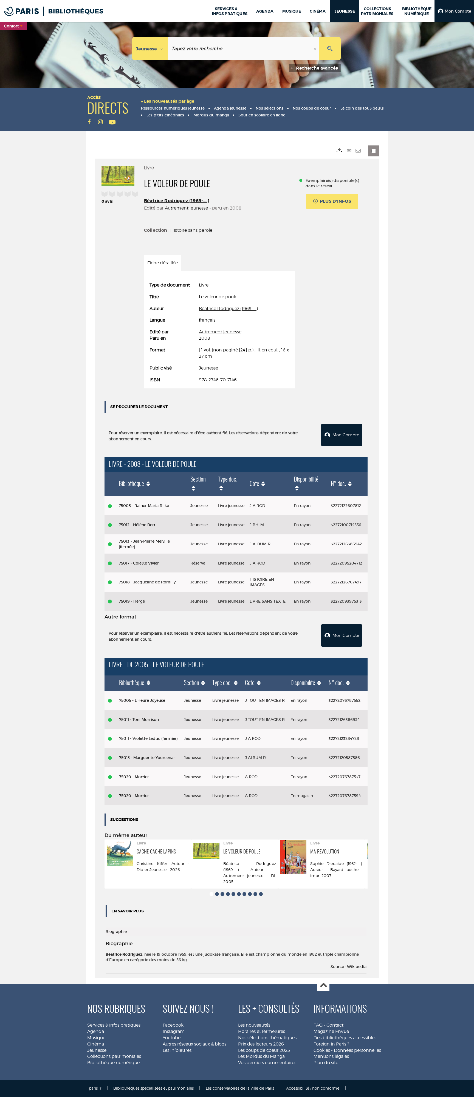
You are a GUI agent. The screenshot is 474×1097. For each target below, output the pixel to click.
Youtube (171, 1037)
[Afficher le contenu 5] (233, 894)
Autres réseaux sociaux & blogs (194, 1044)
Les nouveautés (254, 1025)
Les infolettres (177, 1050)
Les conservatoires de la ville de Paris (240, 1088)
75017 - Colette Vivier (139, 563)
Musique (96, 1037)
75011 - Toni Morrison (139, 719)
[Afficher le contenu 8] (250, 894)
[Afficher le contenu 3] (222, 894)
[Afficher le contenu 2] (217, 894)
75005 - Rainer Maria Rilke (144, 505)
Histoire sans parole (191, 230)
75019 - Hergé (132, 601)
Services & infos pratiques (113, 1025)
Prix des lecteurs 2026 (261, 1044)
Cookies (322, 1050)
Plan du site (326, 1062)
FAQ (318, 1025)
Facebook (173, 1025)
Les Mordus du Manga (261, 1056)
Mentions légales (331, 1056)
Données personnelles (357, 1050)
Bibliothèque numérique (113, 1062)
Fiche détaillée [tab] (162, 262)
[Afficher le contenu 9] (255, 894)
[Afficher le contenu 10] (261, 894)
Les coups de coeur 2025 (264, 1050)
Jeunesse (96, 1050)
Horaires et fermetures (261, 1031)
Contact (334, 1025)
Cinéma (95, 1044)
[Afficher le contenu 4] (228, 894)
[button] (454, 11)
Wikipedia (356, 966)
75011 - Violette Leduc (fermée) (148, 738)
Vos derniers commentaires (267, 1062)
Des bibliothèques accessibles (345, 1037)
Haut (323, 985)
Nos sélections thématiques (267, 1037)
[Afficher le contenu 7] (244, 894)
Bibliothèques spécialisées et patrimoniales (153, 1088)
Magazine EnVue (331, 1031)
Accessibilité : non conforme (312, 1088)
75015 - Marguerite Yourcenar (147, 757)
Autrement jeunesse (186, 208)
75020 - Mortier (134, 776)
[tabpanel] (219, 332)
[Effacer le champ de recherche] (315, 48)
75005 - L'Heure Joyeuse (142, 700)
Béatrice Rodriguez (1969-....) (176, 201)
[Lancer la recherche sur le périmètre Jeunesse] (330, 48)
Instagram (174, 1031)
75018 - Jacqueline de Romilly (147, 582)
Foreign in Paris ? (331, 1044)
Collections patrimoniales (114, 1056)
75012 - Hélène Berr (137, 524)
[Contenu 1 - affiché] (211, 894)
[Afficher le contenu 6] (239, 894)
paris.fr (95, 1088)
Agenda (95, 1031)
